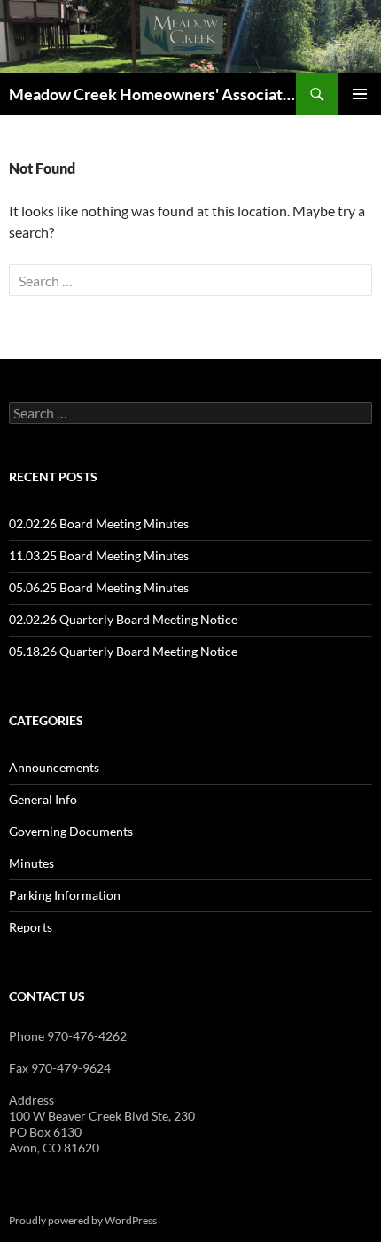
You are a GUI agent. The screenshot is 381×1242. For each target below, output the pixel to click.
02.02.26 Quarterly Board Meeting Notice (123, 619)
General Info (43, 799)
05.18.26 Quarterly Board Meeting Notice (123, 651)
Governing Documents (71, 831)
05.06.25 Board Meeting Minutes (99, 587)
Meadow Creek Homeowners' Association (152, 94)
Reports (30, 926)
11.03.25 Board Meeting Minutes (99, 555)
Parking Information (65, 894)
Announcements (54, 767)
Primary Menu (359, 94)
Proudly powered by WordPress (83, 1220)
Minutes (31, 863)
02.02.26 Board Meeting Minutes (99, 523)
